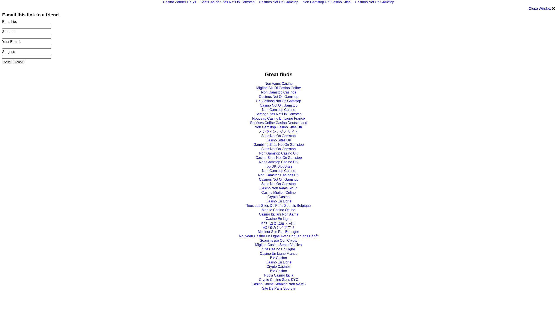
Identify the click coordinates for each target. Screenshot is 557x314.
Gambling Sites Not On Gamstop (278, 144)
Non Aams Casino (279, 83)
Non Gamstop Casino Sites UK (278, 127)
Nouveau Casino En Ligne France (278, 118)
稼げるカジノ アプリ (278, 227)
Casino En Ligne (279, 201)
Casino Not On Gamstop (278, 105)
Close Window (540, 8)
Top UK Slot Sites (278, 166)
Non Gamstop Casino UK (278, 153)
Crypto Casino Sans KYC (278, 280)
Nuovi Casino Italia (278, 275)
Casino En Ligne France (278, 253)
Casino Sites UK (278, 140)
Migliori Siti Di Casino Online (278, 88)
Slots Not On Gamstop (278, 184)
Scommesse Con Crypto (278, 240)
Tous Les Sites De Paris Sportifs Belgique (278, 205)
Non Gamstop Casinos (278, 92)
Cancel (19, 62)
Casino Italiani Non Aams (278, 214)
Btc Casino (278, 258)
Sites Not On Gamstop (278, 136)
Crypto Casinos (278, 266)
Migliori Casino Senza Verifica (278, 245)
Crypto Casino (278, 197)
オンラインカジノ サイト (278, 131)
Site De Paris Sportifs (278, 288)
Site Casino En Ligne (278, 249)
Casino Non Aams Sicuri (278, 188)
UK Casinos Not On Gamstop (278, 101)
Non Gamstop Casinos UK (278, 175)
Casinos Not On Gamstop (278, 96)
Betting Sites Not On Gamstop (278, 114)
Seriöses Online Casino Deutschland (278, 123)
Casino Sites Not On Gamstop (278, 158)
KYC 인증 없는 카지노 (278, 223)
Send (7, 62)
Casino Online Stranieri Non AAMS (279, 284)
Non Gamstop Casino (278, 110)
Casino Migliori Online (278, 192)
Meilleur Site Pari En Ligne (278, 232)
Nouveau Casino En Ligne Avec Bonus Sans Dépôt (278, 236)
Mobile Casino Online (278, 210)
